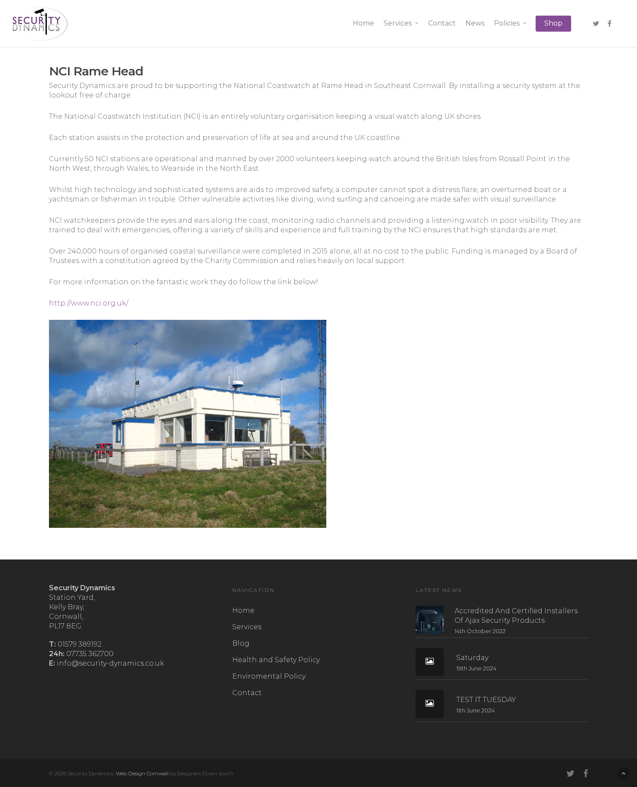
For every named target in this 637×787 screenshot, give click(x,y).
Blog (241, 643)
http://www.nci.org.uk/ (88, 303)
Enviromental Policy (269, 676)
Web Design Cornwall (142, 773)
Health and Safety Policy (276, 660)
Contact (442, 23)
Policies (507, 23)
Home (363, 23)
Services (398, 23)
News (474, 23)
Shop (553, 23)
